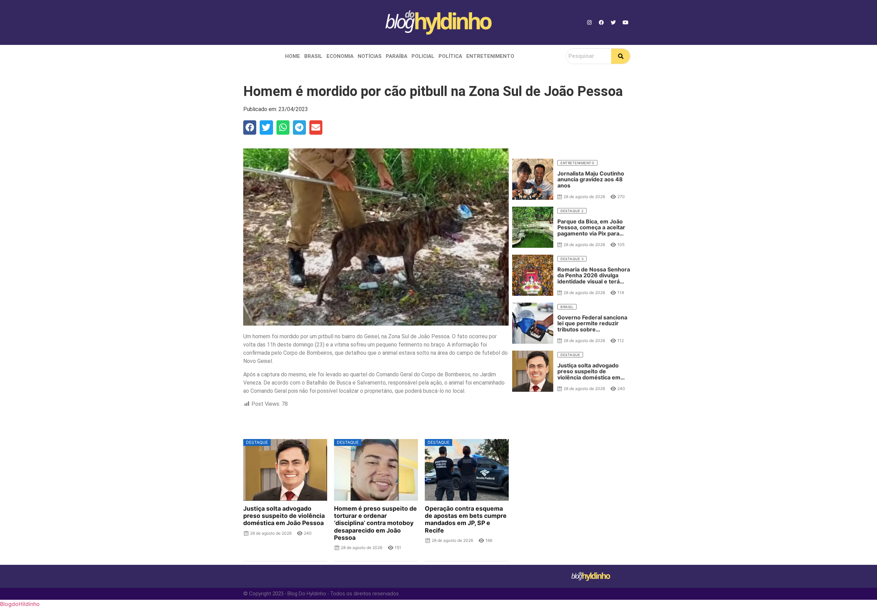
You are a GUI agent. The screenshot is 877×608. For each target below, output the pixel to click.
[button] (249, 127)
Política (450, 56)
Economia (340, 56)
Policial (422, 56)
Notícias (370, 56)
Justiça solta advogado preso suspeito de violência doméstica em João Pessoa (284, 515)
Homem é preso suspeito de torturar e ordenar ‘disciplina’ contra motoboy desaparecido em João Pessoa (375, 523)
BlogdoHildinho (20, 603)
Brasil (313, 56)
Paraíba (396, 56)
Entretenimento (490, 56)
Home (292, 56)
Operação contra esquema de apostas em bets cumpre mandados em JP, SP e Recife (466, 519)
